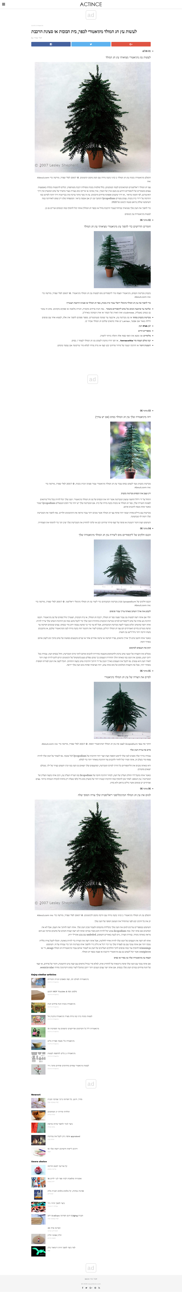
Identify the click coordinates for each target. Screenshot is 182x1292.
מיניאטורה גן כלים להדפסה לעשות (61, 1053)
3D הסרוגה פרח (54, 1228)
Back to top (91, 1279)
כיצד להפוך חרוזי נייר (56, 1203)
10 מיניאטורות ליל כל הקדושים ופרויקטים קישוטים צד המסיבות (73, 1028)
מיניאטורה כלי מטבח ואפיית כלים (61, 1041)
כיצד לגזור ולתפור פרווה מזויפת (60, 1124)
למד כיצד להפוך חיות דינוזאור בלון (61, 1247)
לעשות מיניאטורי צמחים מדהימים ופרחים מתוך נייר (68, 1065)
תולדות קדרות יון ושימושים (59, 1112)
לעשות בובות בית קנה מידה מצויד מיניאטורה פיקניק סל (70, 1016)
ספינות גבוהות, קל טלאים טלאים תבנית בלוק (66, 1191)
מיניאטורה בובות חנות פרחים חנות (61, 1004)
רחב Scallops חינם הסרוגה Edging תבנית (65, 1215)
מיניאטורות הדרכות (37, 26)
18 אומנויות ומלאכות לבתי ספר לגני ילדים (64, 1178)
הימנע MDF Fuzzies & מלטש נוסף (62, 991)
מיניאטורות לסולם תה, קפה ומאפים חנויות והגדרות (68, 979)
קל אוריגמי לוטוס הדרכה (57, 1166)
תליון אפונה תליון (55, 1235)
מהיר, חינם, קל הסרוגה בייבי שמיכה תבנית (65, 1099)
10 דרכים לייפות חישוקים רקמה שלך (62, 1149)
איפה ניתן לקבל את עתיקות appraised (64, 1136)
